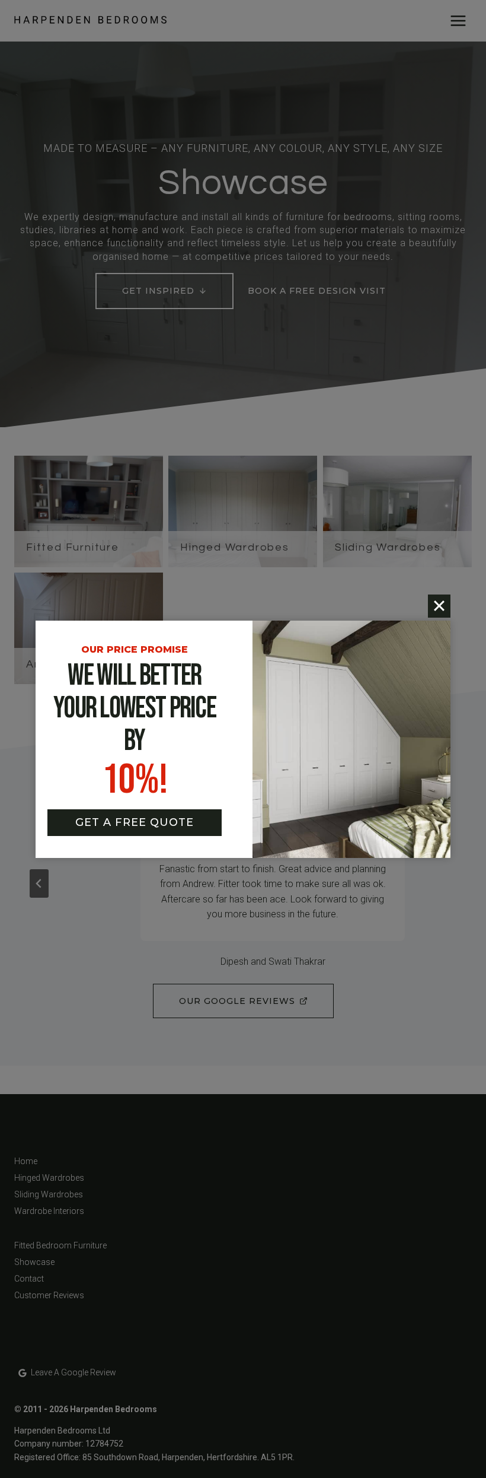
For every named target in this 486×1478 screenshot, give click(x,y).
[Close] (439, 606)
